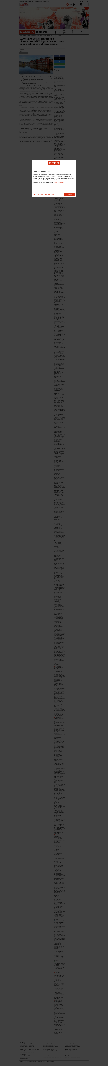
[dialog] (54, 178)
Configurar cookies (49, 194)
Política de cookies (59, 182)
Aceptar (70, 194)
